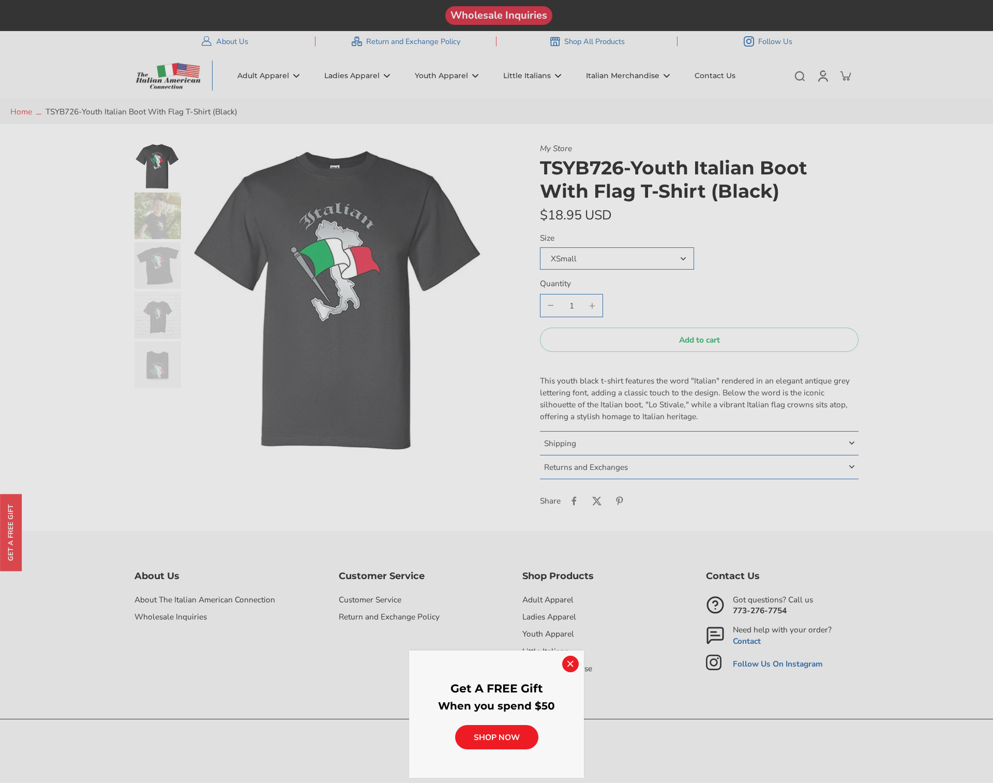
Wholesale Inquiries (498, 15)
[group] (340, 298)
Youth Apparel (548, 633)
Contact (747, 641)
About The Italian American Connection (204, 599)
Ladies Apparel (549, 616)
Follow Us (775, 41)
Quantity (555, 283)
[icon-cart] (845, 75)
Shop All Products (594, 41)
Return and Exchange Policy (413, 41)
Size (547, 237)
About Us (232, 41)
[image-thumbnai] (157, 166)
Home (21, 111)
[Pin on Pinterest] (619, 501)
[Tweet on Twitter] (596, 501)
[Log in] (822, 76)
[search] (799, 75)
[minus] (550, 305)
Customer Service (370, 599)
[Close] (570, 664)
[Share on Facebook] (574, 501)
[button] (699, 340)
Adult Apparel (548, 599)
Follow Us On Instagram (778, 663)
